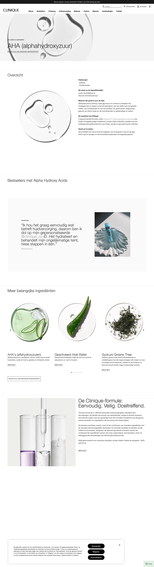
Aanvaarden (96, 546)
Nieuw (30, 11)
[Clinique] (11, 10)
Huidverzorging (65, 11)
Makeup (77, 11)
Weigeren (96, 552)
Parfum (86, 11)
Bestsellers (41, 11)
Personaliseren (96, 557)
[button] (149, 564)
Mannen (96, 11)
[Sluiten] (119, 545)
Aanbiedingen (107, 11)
